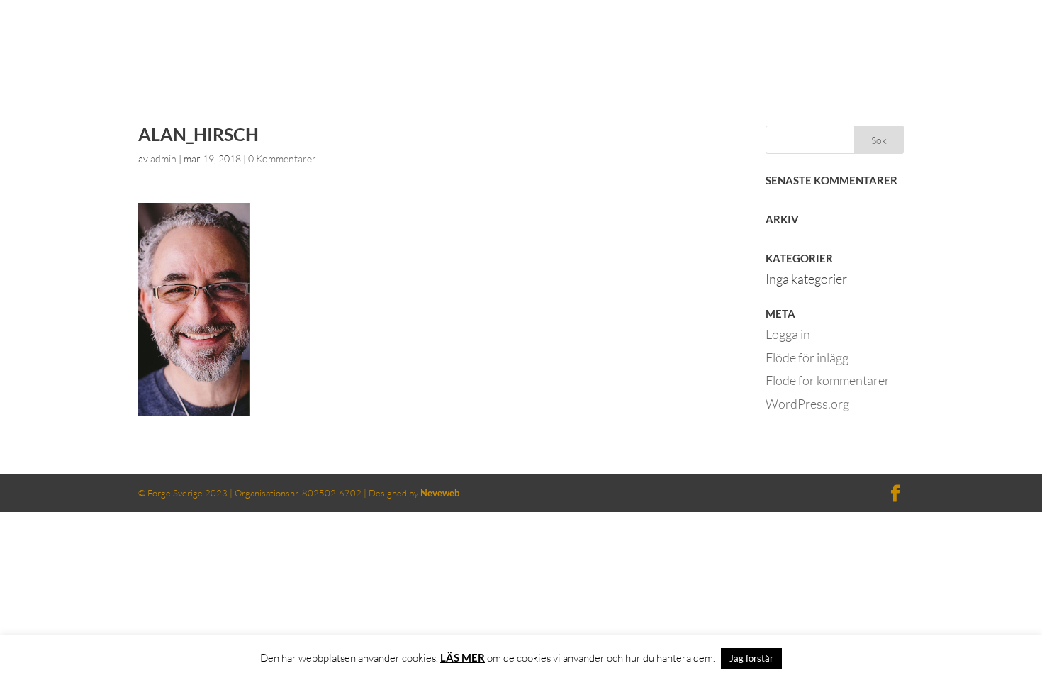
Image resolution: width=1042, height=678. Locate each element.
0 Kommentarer (282, 158)
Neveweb (439, 493)
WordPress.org (807, 403)
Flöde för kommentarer (828, 380)
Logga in (788, 334)
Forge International (968, 12)
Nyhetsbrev (982, 55)
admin (163, 158)
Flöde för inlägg (807, 357)
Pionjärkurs (756, 55)
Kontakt (896, 55)
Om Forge (665, 55)
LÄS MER (462, 657)
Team (832, 55)
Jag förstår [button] (751, 658)
